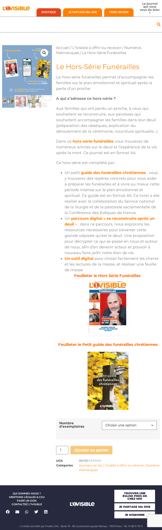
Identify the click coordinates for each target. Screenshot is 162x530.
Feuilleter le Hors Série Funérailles (108, 275)
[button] (158, 24)
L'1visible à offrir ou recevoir (97, 48)
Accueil (62, 48)
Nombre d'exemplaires (71, 424)
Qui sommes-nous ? (27, 493)
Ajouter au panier (91, 450)
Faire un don (26, 500)
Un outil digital (79, 258)
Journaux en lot (90, 465)
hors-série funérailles (93, 141)
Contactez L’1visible (27, 504)
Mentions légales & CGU (27, 497)
